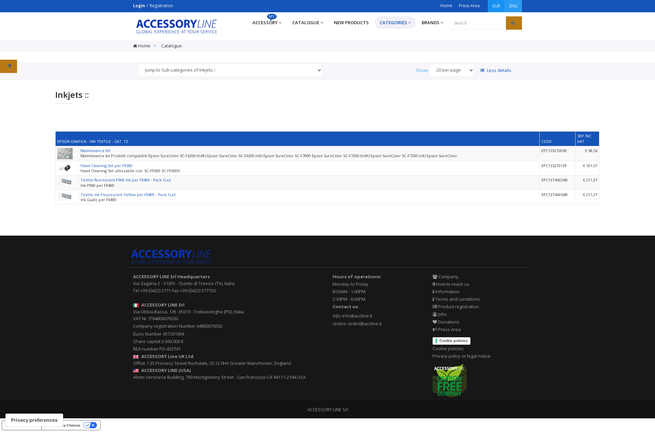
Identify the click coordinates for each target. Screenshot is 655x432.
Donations (448, 322)
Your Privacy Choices (63, 425)
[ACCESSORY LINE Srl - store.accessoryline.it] (176, 26)
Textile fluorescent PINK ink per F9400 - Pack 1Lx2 (126, 179)
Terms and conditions (457, 299)
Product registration (458, 306)
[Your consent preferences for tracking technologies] (34, 420)
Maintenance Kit (95, 150)
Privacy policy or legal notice (462, 356)
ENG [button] (513, 6)
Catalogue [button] (305, 22)
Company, (448, 276)
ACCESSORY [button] (265, 21)
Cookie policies (453, 340)
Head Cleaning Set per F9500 (106, 165)
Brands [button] (430, 22)
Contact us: (346, 306)
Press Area (469, 6)
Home (446, 6)
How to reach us (452, 284)
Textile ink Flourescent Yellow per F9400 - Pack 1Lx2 (128, 194)
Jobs (442, 314)
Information (447, 291)
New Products (351, 22)
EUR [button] (496, 6)
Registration (161, 6)
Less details (498, 70)
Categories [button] (393, 22)
